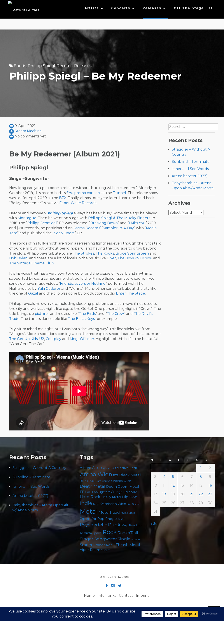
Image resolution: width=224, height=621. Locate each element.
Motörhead (109, 512)
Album (85, 468)
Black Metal (130, 475)
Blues (84, 480)
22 (201, 494)
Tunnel (119, 193)
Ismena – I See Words (190, 169)
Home (89, 595)
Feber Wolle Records (77, 203)
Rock (110, 532)
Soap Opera (64, 233)
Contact (126, 595)
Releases (152, 8)
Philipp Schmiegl (42, 223)
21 (191, 494)
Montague (27, 218)
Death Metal (92, 486)
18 (164, 494)
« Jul (155, 524)
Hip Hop (129, 497)
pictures (42, 314)
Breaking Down (104, 223)
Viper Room (90, 550)
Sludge (135, 539)
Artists (91, 8)
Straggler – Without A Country (39, 468)
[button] (211, 9)
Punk (114, 524)
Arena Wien (96, 474)
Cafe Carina (102, 480)
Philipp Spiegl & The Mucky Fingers (119, 218)
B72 (62, 198)
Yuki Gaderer (48, 288)
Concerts (120, 8)
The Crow (115, 314)
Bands (20, 65)
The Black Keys (81, 319)
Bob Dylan (18, 258)
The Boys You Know (134, 258)
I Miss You (137, 223)
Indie (86, 503)
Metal (89, 511)
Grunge (116, 492)
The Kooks (105, 253)
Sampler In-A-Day (118, 228)
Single (124, 538)
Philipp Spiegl (41, 65)
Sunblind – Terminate (191, 162)
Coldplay (53, 339)
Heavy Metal (111, 497)
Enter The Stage (130, 293)
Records (65, 65)
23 (210, 494)
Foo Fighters (101, 492)
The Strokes (83, 253)
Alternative (102, 468)
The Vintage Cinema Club (31, 263)
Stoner (86, 544)
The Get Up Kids (23, 339)
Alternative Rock (124, 468)
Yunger (105, 550)
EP (82, 492)
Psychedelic (93, 524)
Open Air (88, 518)
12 (173, 485)
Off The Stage (189, 8)
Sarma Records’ (87, 228)
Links (111, 595)
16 (210, 485)
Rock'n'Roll (128, 533)
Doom (111, 486)
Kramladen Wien (113, 504)
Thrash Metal (128, 545)
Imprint (142, 595)
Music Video (128, 512)
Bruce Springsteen (132, 253)
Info (101, 595)
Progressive (114, 519)
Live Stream (133, 504)
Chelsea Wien (121, 480)
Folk (88, 492)
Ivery (96, 504)
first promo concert (83, 193)
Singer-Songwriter (98, 538)
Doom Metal (128, 487)
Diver (111, 258)
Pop (100, 519)
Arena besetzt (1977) (190, 176)
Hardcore (130, 492)
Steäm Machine (28, 131)
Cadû (91, 481)
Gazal (33, 293)
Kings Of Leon (82, 339)
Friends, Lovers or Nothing (83, 283)
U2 (41, 339)
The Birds (87, 314)
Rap (124, 525)
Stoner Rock (104, 545)
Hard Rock (90, 496)
